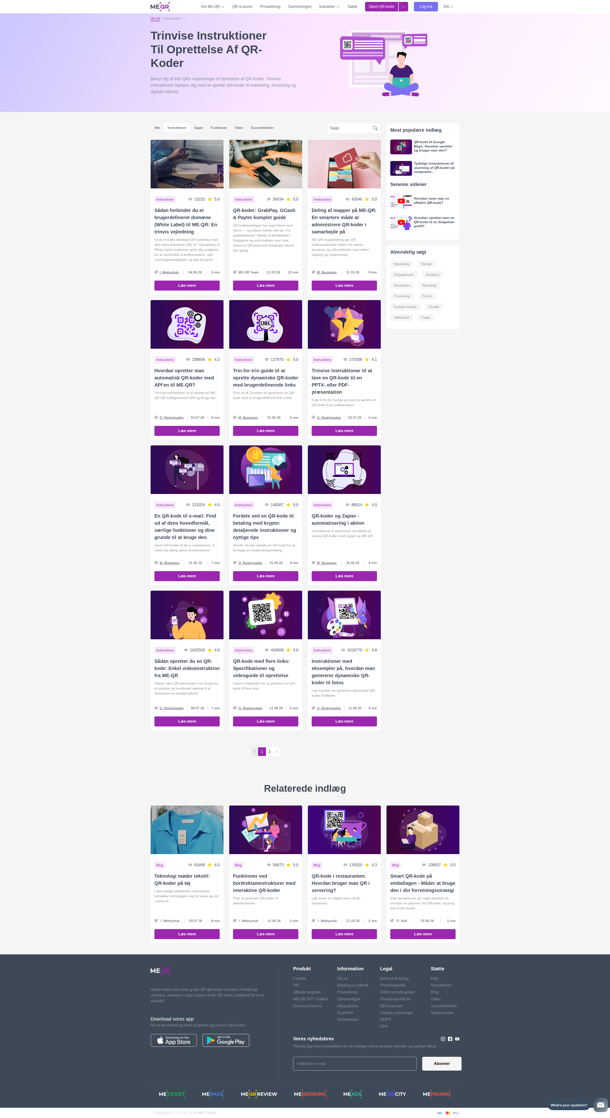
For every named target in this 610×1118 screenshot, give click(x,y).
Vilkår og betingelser (397, 992)
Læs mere (187, 285)
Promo (427, 296)
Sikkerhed (401, 317)
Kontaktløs (402, 285)
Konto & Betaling (394, 979)
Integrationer (347, 1006)
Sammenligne (300, 7)
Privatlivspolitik (393, 985)
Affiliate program (307, 992)
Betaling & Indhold (352, 985)
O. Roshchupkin (172, 417)
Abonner (442, 1064)
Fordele (299, 979)
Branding (429, 285)
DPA (384, 1026)
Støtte (352, 7)
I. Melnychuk (169, 272)
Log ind (426, 7)
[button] (449, 6)
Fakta (426, 317)
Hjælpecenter (442, 1013)
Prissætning (270, 7)
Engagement (403, 275)
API (296, 985)
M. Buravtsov (327, 272)
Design (427, 264)
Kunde (434, 307)
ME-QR (155, 18)
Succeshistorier (262, 128)
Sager (198, 128)
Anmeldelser (348, 1019)
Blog (435, 992)
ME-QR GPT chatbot (310, 999)
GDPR (385, 1019)
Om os (342, 979)
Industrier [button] (327, 7)
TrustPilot (345, 1013)
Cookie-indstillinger (396, 1013)
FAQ (434, 979)
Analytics (432, 275)
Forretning (402, 296)
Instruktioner (177, 128)
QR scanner (242, 7)
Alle (157, 128)
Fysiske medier (405, 307)
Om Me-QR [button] (211, 7)
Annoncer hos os (307, 1006)
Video (238, 128)
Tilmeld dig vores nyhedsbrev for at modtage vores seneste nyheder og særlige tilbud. (365, 1046)
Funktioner (219, 128)
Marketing (401, 264)
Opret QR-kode (381, 7)
